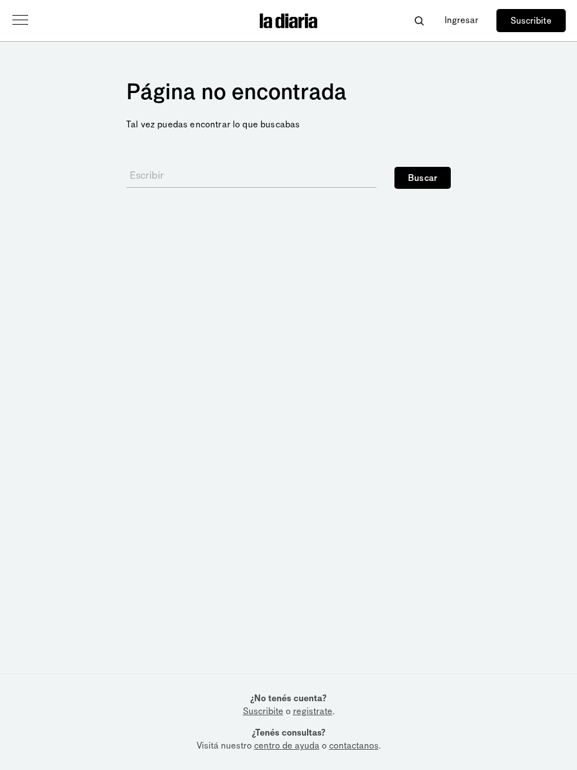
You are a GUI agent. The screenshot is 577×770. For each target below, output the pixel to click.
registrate (312, 711)
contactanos (354, 745)
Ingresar (461, 20)
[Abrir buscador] (419, 21)
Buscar (422, 177)
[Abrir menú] (20, 20)
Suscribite (531, 20)
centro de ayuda (286, 745)
